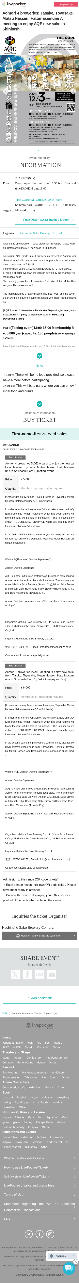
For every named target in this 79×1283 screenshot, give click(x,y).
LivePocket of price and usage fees (29, 1185)
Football (22, 1097)
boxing (6, 1102)
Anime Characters (15, 1082)
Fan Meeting (10, 1072)
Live (43, 1077)
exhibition (57, 1072)
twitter (15, 974)
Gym (31, 1117)
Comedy (7, 1062)
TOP (4, 1013)
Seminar (37, 1142)
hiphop (57, 1042)
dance (41, 1062)
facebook (27, 974)
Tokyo (58, 199)
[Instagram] (50, 1234)
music (6, 1037)
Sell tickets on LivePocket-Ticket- (26, 1176)
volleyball (47, 1097)
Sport (6, 1092)
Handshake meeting (35, 1072)
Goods (54, 1077)
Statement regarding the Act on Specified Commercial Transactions (39, 1207)
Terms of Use (13, 1195)
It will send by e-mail (51, 974)
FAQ (7, 1219)
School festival (11, 1146)
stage (6, 1057)
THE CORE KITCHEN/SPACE (34, 199)
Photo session (11, 1077)
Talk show (30, 1077)
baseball (7, 1097)
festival (41, 1137)
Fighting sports (24, 1102)
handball (57, 1102)
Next (73, 91)
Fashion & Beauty (13, 1127)
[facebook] (39, 1234)
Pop (38, 1042)
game (16, 1122)
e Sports (43, 1102)
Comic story (34, 1057)
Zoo (40, 1117)
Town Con (21, 1142)
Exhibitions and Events (19, 1132)
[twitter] (29, 1234)
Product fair (9, 1137)
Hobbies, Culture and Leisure (23, 1112)
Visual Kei (43, 1047)
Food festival (54, 1142)
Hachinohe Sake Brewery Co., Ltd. (41, 233)
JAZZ (5, 1047)
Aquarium (52, 1117)
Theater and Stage (16, 1052)
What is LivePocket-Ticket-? (24, 1158)
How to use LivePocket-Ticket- (26, 1167)
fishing (28, 1122)
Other (56, 1047)
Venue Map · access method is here (45, 219)
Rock (30, 1042)
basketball (8, 1107)
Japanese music (12, 1042)
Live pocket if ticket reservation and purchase (14, 4)
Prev (6, 91)
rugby (34, 1097)
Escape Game (44, 1122)
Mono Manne (25, 1062)
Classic (29, 1047)
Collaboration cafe (13, 1087)
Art (67, 1142)
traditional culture (56, 1057)
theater (18, 1057)
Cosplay (33, 1127)
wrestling (63, 1097)
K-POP (17, 1047)
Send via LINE (39, 974)
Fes (47, 1042)
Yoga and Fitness (13, 1117)
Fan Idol (8, 1067)
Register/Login (67, 4)
